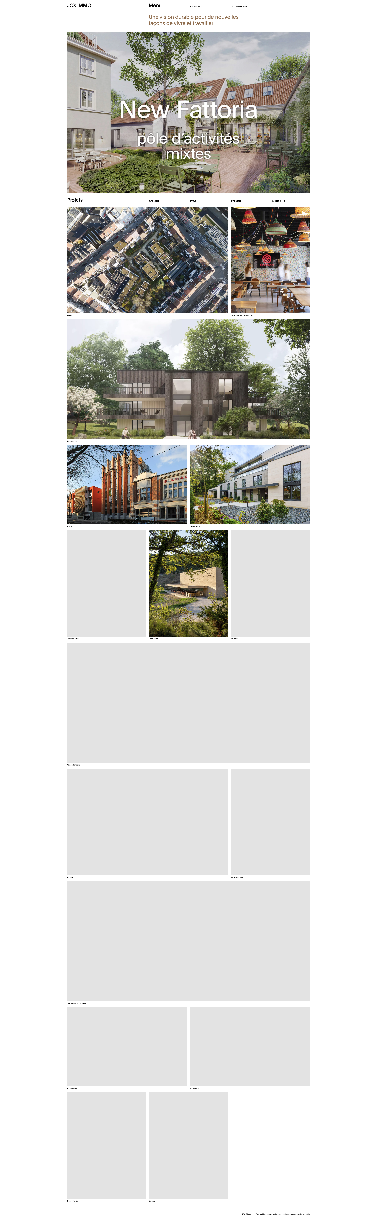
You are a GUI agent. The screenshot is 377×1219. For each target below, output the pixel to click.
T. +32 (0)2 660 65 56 (239, 6)
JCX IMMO (79, 5)
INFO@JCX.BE (196, 6)
